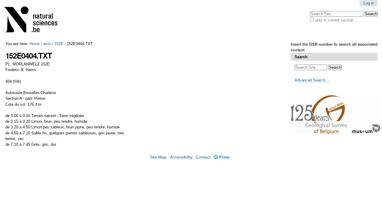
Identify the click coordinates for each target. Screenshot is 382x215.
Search (301, 57)
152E (58, 44)
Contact (203, 157)
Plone (221, 157)
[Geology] (34, 21)
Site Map (158, 157)
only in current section (334, 20)
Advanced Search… (312, 80)
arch (47, 44)
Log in (368, 3)
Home (35, 44)
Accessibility (181, 157)
